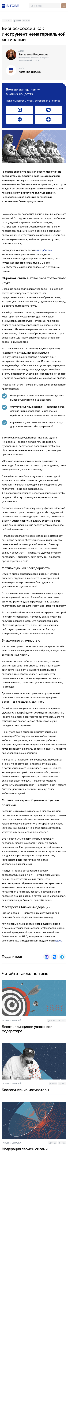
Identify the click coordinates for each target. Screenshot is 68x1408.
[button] (63, 5)
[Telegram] (62, 956)
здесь (58, 940)
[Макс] (46, 956)
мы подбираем (43, 250)
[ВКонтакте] (54, 956)
